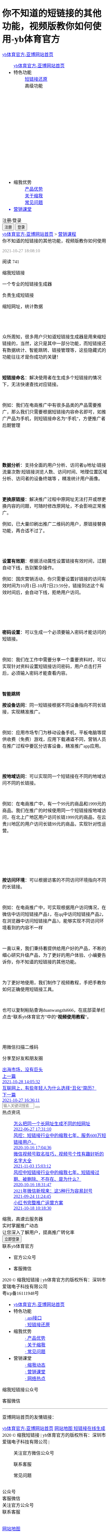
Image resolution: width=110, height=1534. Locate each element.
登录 (21, 227)
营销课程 (67, 234)
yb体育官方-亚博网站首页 (27, 54)
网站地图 (11, 1528)
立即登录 (12, 1239)
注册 (8, 227)
